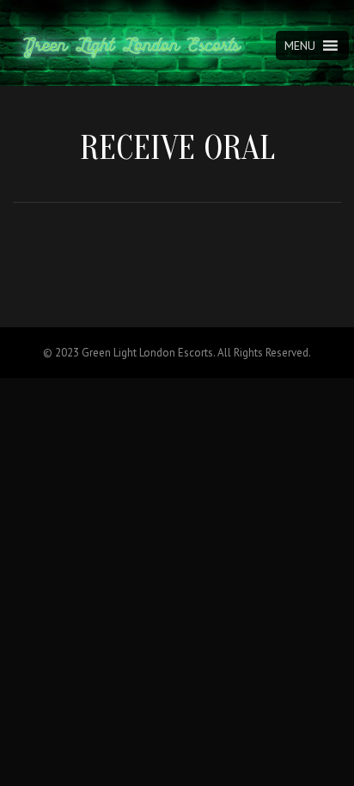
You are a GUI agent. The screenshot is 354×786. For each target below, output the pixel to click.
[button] (299, 46)
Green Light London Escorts (133, 45)
